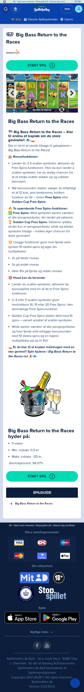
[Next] (71, 93)
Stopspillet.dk (42, 1)
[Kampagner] (15, 9)
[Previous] (12, 93)
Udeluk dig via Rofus (59, 1)
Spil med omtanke (26, 1)
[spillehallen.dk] (42, 9)
